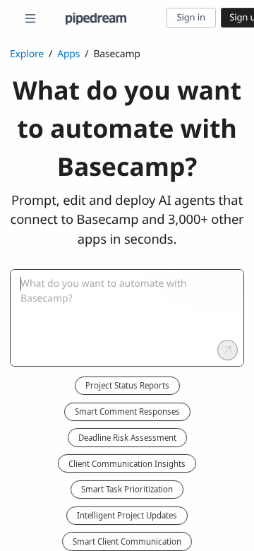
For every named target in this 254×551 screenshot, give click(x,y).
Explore (27, 54)
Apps (68, 54)
